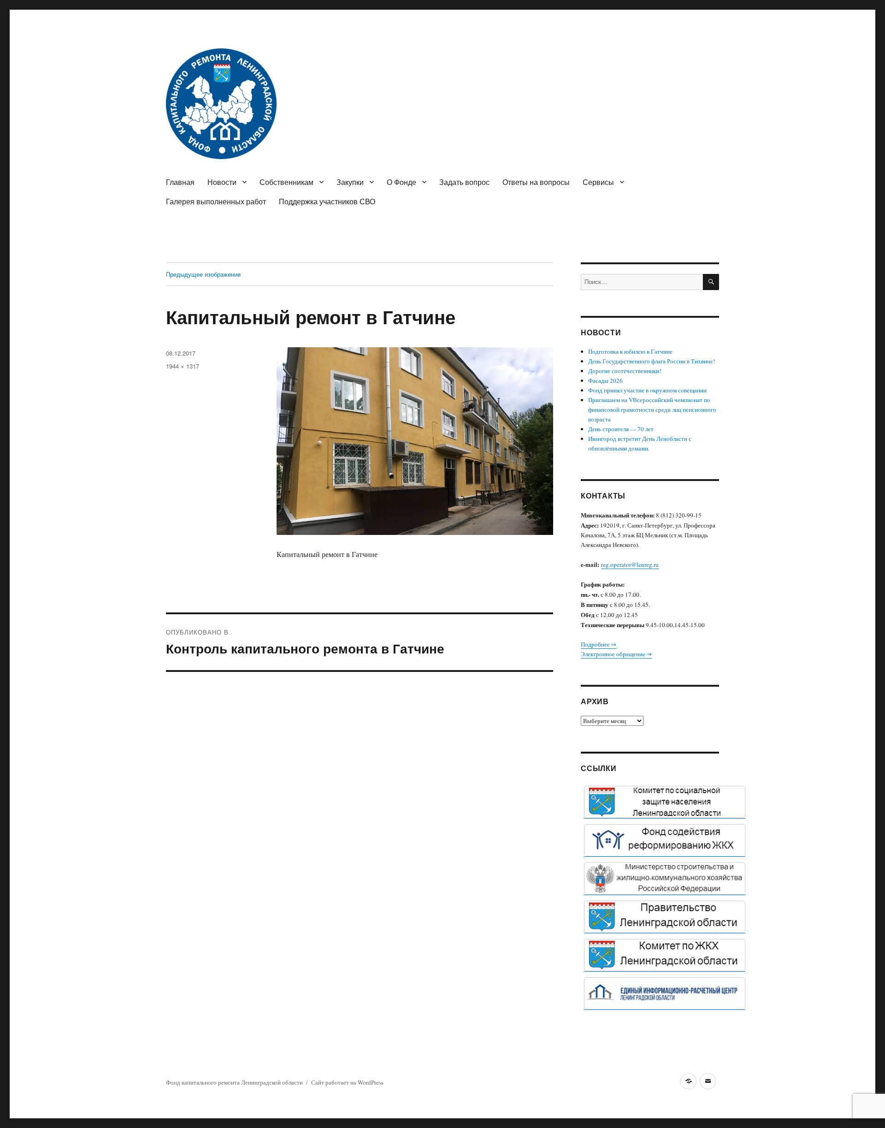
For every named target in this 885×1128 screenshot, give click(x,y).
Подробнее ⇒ (598, 644)
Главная (180, 182)
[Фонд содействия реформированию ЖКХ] (664, 840)
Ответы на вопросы (536, 182)
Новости (221, 182)
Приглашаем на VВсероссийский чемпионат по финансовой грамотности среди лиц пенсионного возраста (652, 409)
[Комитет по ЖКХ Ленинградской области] (664, 955)
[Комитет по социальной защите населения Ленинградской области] (664, 802)
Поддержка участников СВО (327, 201)
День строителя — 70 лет (621, 429)
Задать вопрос (464, 182)
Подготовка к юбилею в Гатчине (630, 351)
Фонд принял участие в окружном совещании (647, 390)
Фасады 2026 (605, 380)
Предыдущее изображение (203, 274)
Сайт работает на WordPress (347, 1082)
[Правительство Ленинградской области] (664, 917)
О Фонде (401, 182)
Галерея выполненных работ (216, 201)
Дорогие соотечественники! (624, 371)
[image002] (664, 993)
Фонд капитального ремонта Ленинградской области (234, 1082)
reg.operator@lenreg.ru (630, 564)
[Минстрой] (664, 878)
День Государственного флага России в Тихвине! (651, 361)
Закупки (350, 182)
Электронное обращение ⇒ (616, 654)
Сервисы (598, 182)
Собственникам (286, 182)
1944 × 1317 (182, 366)
